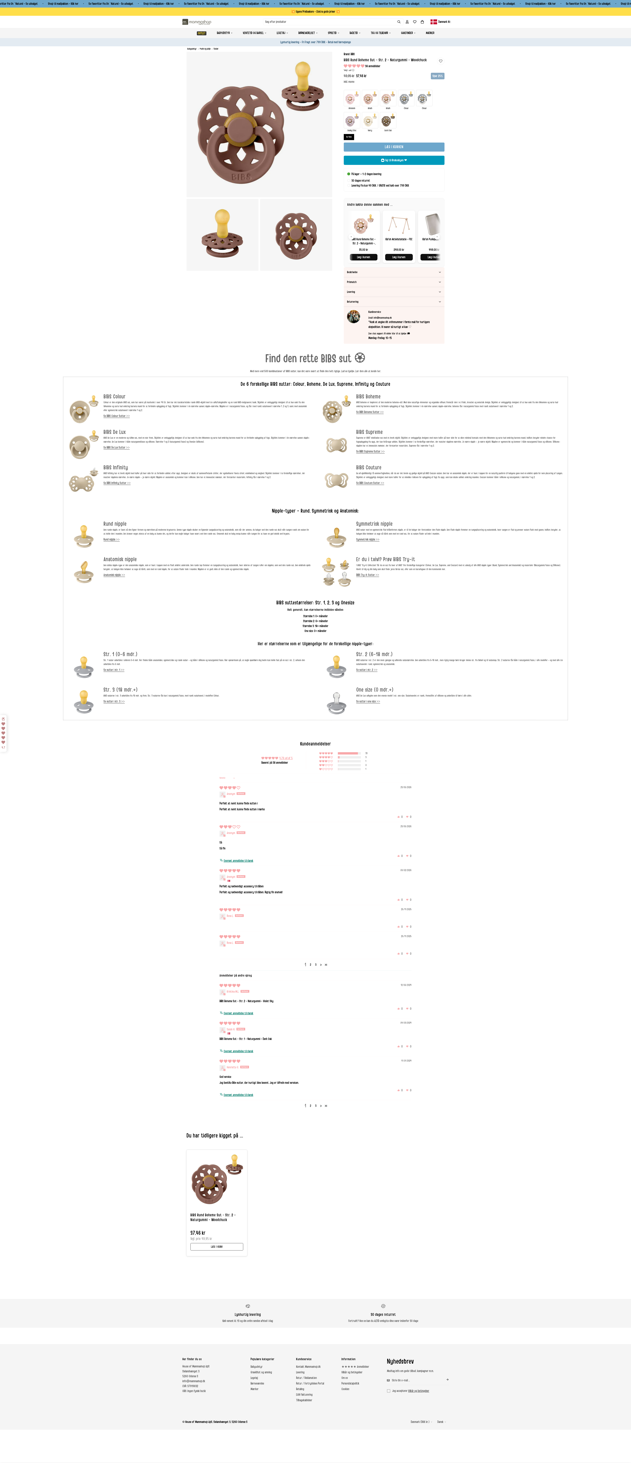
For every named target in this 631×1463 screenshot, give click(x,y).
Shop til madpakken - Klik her (63, 3)
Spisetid (332, 33)
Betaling (300, 1389)
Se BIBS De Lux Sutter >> (117, 447)
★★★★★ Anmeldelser (355, 1366)
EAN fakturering (304, 1394)
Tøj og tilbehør (379, 33)
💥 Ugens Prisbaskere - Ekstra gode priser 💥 (315, 11)
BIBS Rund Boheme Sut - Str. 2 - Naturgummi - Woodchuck (213, 1217)
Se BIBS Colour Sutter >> (117, 416)
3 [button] (315, 964)
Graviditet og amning (261, 1372)
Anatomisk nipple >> (114, 575)
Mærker (430, 33)
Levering (300, 1372)
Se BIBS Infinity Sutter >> (117, 483)
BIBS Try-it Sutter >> (367, 575)
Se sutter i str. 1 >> (114, 670)
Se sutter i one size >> (368, 701)
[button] (422, 22)
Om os (344, 1378)
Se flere (349, 137)
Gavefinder (407, 33)
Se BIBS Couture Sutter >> (370, 483)
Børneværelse (257, 1383)
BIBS (353, 54)
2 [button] (310, 964)
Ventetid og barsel (253, 33)
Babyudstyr (223, 33)
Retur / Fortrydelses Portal (310, 1383)
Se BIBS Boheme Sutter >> (370, 412)
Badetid (354, 33)
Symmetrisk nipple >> (367, 539)
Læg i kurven (363, 257)
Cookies (345, 1389)
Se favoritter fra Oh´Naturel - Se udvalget (111, 3)
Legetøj (281, 33)
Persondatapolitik (350, 1383)
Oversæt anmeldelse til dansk (238, 860)
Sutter (216, 49)
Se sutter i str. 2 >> (366, 670)
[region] (394, 236)
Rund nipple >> (112, 539)
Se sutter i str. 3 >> (114, 701)
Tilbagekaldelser (304, 1400)
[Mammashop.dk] (196, 21)
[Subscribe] (445, 1379)
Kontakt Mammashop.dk (308, 1366)
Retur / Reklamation (306, 1378)
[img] (230, 788)
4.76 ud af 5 (286, 758)
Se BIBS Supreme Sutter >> (370, 451)
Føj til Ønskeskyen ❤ (396, 160)
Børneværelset (306, 33)
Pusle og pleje (205, 49)
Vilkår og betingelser (351, 1372)
